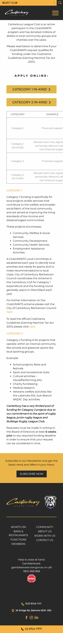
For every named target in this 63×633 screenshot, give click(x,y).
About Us (45, 531)
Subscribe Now (31, 473)
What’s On (18, 527)
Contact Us (44, 540)
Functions (18, 539)
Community (44, 527)
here (9, 311)
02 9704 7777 (33, 628)
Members (18, 543)
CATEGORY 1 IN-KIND (30, 89)
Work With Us (44, 535)
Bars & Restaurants (18, 533)
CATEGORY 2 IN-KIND (30, 102)
